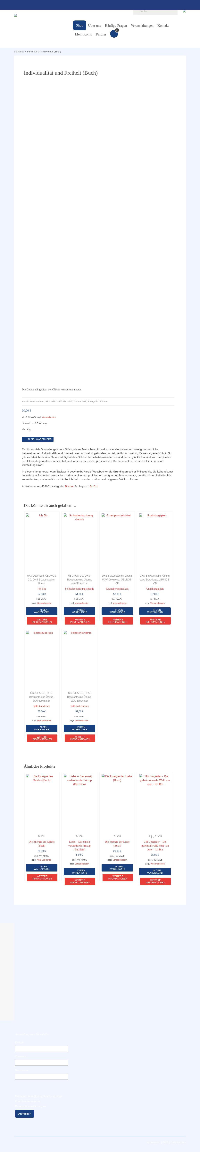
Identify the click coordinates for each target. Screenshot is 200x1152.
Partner (101, 34)
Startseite (19, 51)
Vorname (20, 1056)
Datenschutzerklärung (28, 1106)
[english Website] (184, 10)
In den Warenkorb (40, 439)
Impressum (153, 1142)
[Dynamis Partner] (41, 15)
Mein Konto (83, 34)
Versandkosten (49, 417)
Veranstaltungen (142, 25)
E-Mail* (19, 1042)
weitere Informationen (42, 620)
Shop (79, 25)
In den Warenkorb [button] (41, 867)
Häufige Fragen (116, 25)
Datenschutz (178, 1142)
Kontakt (163, 25)
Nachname (22, 1070)
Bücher (69, 486)
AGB (165, 1142)
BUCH (93, 486)
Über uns (94, 25)
